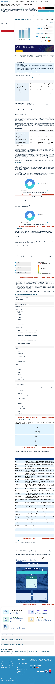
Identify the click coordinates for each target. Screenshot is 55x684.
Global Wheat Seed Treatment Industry (6, 653)
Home (2, 659)
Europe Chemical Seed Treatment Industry (21, 651)
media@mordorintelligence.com (23, 672)
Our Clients (2, 663)
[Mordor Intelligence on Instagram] (38, 668)
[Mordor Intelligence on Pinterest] (36, 668)
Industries (42, 1)
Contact (46, 1)
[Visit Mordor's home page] (6, 1)
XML (1, 678)
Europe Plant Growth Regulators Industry (7, 651)
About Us (2, 661)
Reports (17, 1)
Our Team (10, 661)
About (28, 1)
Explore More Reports (10, 649)
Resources (37, 1)
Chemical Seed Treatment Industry (33, 651)
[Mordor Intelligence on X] (34, 668)
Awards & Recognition (4, 667)
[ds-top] (46, 11)
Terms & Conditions (12, 674)
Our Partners (11, 663)
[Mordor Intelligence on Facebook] (32, 668)
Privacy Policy (3, 676)
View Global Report (40, 19)
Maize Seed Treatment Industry (45, 651)
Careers (2, 674)
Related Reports (4, 649)
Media (2, 665)
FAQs (9, 667)
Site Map (10, 678)
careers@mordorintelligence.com (35, 663)
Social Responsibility (12, 665)
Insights (2, 669)
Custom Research (23, 1)
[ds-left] (7, 31)
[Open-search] (53, 1)
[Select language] (49, 1)
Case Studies (11, 669)
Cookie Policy (11, 676)
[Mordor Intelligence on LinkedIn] (31, 668)
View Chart (19, 51)
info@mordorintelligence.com (22, 669)
